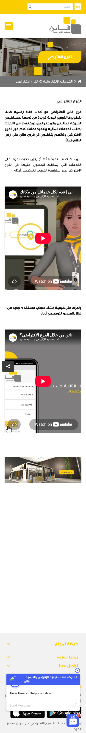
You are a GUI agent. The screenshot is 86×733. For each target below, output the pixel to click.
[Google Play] (64, 712)
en (78, 7)
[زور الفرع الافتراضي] (43, 470)
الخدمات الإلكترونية (57, 81)
